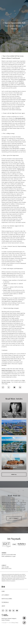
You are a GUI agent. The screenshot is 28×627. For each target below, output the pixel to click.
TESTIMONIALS (5, 602)
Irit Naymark (22, 79)
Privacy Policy (15, 622)
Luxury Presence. (6, 620)
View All (14, 474)
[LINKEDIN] (13, 610)
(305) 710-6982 (5, 566)
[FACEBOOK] (3, 610)
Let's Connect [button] (14, 518)
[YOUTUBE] (17, 610)
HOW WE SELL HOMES (7, 598)
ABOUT (3, 606)
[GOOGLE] (10, 610)
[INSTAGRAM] (6, 610)
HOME (3, 591)
